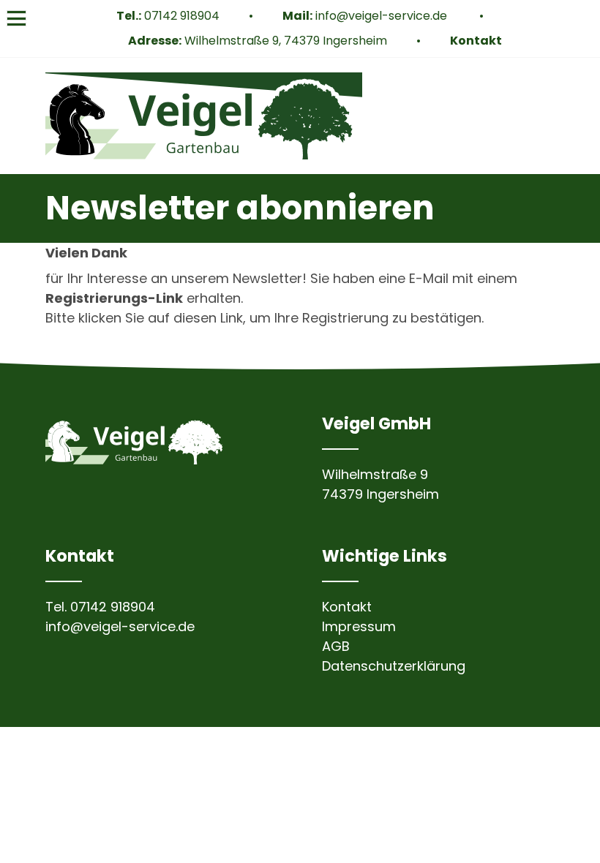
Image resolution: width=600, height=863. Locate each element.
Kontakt (476, 40)
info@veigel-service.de (382, 15)
